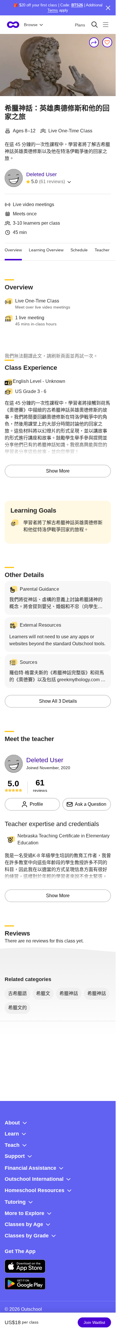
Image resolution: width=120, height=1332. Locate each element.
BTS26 (77, 5)
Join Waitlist (94, 1322)
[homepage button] (13, 25)
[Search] (94, 24)
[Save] (107, 42)
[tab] (13, 250)
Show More (58, 470)
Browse (31, 24)
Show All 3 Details (58, 701)
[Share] (94, 42)
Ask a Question (90, 804)
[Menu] (106, 24)
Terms (52, 10)
